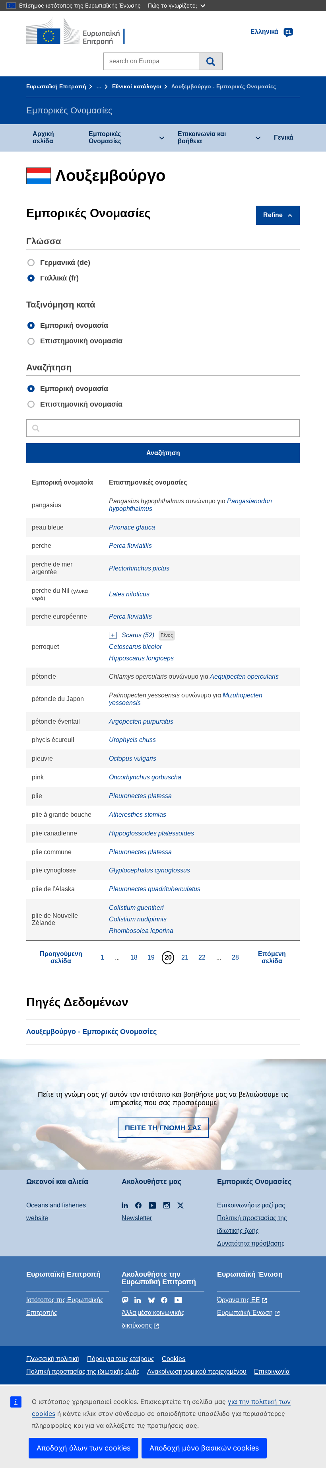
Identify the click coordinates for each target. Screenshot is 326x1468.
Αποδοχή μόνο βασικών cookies (204, 1448)
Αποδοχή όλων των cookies (83, 1448)
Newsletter (137, 1218)
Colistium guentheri (136, 907)
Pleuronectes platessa (140, 795)
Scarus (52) (138, 635)
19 (152, 957)
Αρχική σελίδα (43, 137)
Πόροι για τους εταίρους (120, 1358)
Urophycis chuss (132, 739)
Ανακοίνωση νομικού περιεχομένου (196, 1371)
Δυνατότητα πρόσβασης (251, 1243)
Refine (273, 215)
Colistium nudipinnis (138, 919)
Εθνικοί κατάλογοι (136, 86)
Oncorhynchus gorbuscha (145, 777)
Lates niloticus (129, 594)
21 (185, 957)
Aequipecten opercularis (244, 676)
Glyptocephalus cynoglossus (149, 870)
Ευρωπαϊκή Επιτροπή (56, 86)
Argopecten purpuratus (141, 721)
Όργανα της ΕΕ (238, 1300)
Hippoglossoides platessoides (151, 833)
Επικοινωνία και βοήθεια (202, 137)
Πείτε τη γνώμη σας (163, 1128)
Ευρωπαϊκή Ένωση (245, 1312)
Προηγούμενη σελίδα (61, 957)
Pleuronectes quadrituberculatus (154, 889)
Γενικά (283, 137)
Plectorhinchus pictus (139, 568)
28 (236, 957)
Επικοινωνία (271, 1371)
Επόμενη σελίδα (272, 957)
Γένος (167, 636)
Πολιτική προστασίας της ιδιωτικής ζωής (83, 1371)
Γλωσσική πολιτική (53, 1358)
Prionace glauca (132, 527)
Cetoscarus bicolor (135, 646)
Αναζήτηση (210, 61)
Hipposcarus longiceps (141, 658)
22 (203, 957)
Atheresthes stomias (137, 814)
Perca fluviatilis (130, 545)
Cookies (173, 1358)
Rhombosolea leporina (141, 930)
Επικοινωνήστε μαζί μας (251, 1205)
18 (135, 957)
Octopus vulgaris (132, 758)
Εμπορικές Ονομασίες (105, 137)
